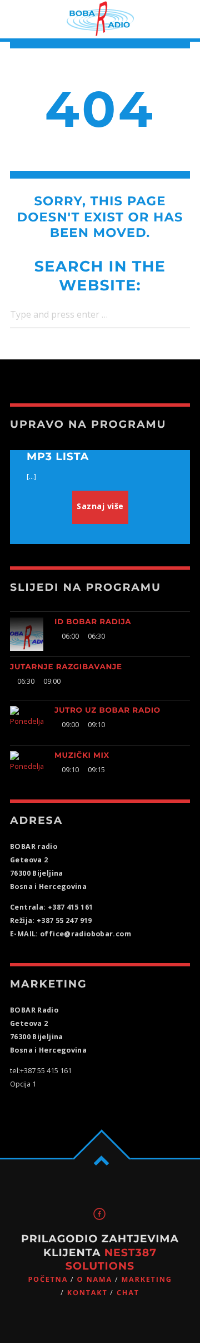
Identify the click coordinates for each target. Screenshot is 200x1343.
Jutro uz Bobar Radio (107, 710)
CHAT (128, 1292)
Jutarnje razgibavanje (66, 667)
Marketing (146, 1279)
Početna (48, 1279)
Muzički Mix (81, 755)
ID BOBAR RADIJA (92, 622)
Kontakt (87, 1292)
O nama (94, 1279)
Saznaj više (100, 506)
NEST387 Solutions (111, 1259)
